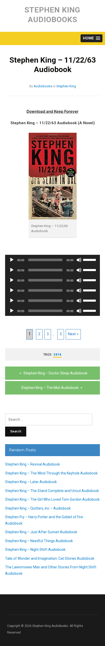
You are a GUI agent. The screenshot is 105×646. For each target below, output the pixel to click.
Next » (73, 334)
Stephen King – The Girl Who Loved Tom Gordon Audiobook (52, 499)
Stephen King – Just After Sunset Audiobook (41, 532)
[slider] (90, 259)
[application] (52, 260)
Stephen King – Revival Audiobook (32, 464)
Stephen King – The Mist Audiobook (49, 388)
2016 (57, 354)
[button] (91, 38)
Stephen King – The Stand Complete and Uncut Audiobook (52, 491)
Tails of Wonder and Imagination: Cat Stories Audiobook (49, 558)
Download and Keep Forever (52, 111)
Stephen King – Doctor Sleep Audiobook (55, 373)
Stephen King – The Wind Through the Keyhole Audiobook (51, 473)
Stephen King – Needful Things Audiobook (39, 541)
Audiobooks (43, 86)
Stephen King (66, 86)
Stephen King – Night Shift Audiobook (35, 549)
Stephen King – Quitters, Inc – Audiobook (38, 508)
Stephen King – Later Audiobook (31, 482)
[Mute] (79, 259)
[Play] (11, 259)
